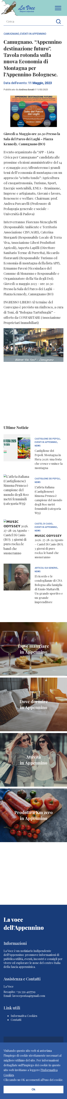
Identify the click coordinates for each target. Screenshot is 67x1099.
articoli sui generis (46, 568)
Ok (33, 1089)
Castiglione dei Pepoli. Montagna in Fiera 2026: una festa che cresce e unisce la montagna (49, 459)
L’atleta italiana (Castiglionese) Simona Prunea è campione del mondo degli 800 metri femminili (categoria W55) (48, 500)
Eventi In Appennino (33, 33)
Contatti (16, 1020)
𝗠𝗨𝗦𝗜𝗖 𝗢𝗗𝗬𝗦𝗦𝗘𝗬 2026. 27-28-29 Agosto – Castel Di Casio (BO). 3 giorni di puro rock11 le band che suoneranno (49, 546)
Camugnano (11, 33)
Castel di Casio (43, 524)
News (38, 446)
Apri (58, 8)
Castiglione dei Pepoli (47, 439)
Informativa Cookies (24, 1016)
